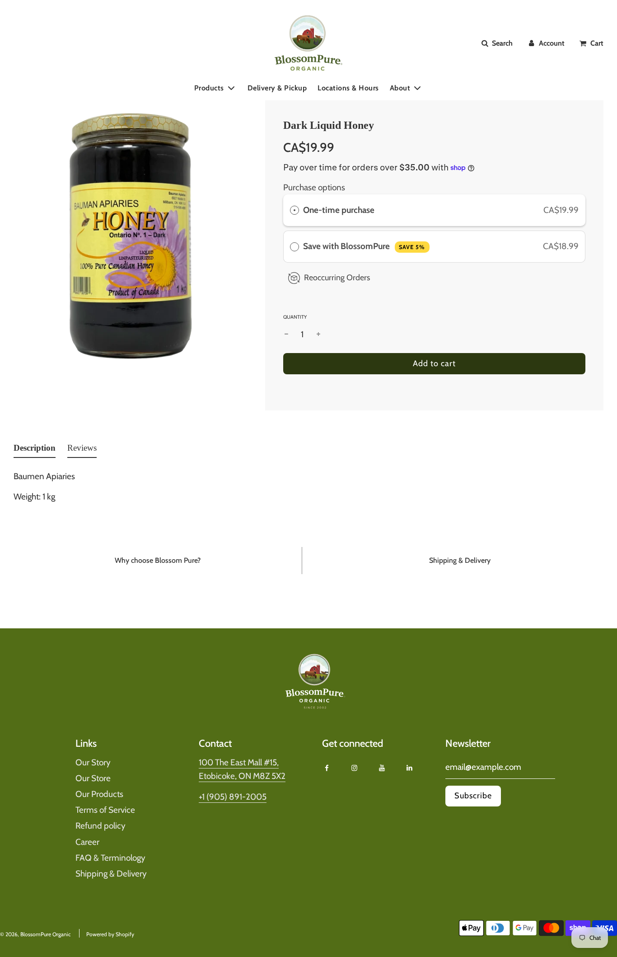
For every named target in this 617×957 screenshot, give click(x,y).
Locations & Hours (348, 87)
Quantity (295, 317)
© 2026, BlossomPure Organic (35, 934)
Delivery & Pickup (277, 87)
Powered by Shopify (110, 934)
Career (87, 842)
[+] (318, 334)
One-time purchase (338, 210)
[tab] (35, 450)
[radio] (294, 210)
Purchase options (314, 187)
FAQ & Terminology (110, 858)
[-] (286, 334)
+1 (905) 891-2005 (232, 797)
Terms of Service (105, 810)
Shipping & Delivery (111, 873)
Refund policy (100, 825)
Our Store (93, 778)
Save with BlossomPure (364, 246)
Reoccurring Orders (337, 278)
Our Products (99, 794)
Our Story (93, 762)
